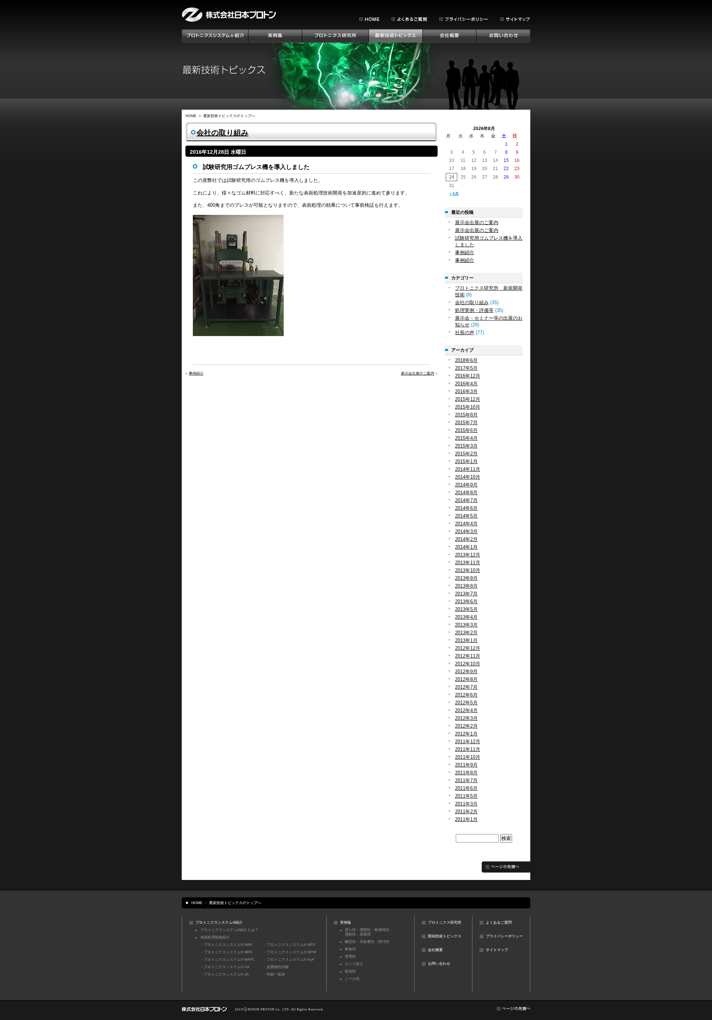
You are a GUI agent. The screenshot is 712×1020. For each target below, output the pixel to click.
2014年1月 (466, 547)
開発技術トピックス (444, 936)
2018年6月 (466, 360)
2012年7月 (466, 687)
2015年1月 (466, 461)
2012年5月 (466, 702)
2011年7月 (466, 780)
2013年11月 (467, 562)
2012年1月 (466, 734)
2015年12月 (467, 399)
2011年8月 (466, 772)
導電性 (350, 956)
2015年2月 (466, 453)
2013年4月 (466, 617)
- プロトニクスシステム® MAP (227, 945)
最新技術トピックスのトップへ (229, 116)
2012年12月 (467, 648)
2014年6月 (466, 508)
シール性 (352, 979)
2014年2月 (466, 539)
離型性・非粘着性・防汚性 (367, 942)
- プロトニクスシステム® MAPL (228, 959)
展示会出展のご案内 (417, 373)
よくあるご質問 (499, 922)
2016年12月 (467, 376)
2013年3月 (466, 625)
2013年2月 (466, 632)
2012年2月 (466, 726)
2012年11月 (467, 656)
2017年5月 (466, 368)
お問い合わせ (439, 963)
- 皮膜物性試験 (276, 967)
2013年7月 (466, 594)
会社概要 (435, 950)
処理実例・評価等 (474, 310)
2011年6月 (466, 788)
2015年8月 (466, 415)
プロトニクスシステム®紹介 (219, 922)
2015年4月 (466, 438)
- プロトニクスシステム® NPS (289, 945)
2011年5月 (466, 796)
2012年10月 (467, 664)
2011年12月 (467, 741)
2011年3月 (466, 804)
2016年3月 (466, 391)
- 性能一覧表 (274, 974)
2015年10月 (467, 407)
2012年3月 (466, 718)
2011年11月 (467, 749)
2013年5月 (466, 609)
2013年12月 (467, 555)
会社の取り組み (222, 133)
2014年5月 (466, 516)
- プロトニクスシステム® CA (225, 967)
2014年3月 (466, 531)
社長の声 (464, 332)
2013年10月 (467, 570)
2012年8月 (466, 679)
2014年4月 (466, 523)
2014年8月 (466, 492)
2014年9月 (466, 485)
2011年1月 (466, 819)
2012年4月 (466, 710)
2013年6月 (466, 601)
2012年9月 (466, 671)
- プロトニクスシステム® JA (225, 974)
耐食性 (350, 949)
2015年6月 (466, 430)
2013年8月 (466, 586)
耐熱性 (350, 971)
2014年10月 (467, 477)
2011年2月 (466, 811)
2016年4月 (466, 383)
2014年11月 (467, 469)
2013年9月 (466, 578)
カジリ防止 (354, 964)
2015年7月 (466, 422)
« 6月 (454, 194)
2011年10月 (467, 757)
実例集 (345, 922)
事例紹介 (196, 373)
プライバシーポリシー (504, 936)
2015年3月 (466, 446)
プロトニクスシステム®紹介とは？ (229, 930)
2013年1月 (466, 640)
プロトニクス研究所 (444, 922)
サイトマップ (497, 950)
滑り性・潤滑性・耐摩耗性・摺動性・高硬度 (369, 932)
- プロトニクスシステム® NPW (290, 952)
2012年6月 (466, 695)
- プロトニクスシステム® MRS (227, 952)
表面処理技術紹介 (215, 937)
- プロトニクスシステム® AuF (289, 959)
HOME (191, 116)
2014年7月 (466, 500)
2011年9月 (466, 765)
